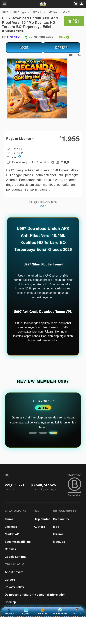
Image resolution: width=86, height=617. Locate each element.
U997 (5, 12)
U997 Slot (52, 12)
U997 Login (19, 12)
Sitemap (10, 602)
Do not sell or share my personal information (35, 594)
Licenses (11, 526)
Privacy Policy (14, 587)
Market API (12, 534)
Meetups (59, 541)
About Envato (14, 572)
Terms (9, 519)
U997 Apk (36, 12)
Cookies (10, 549)
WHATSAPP (60, 613)
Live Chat (77, 613)
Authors (39, 526)
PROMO (9, 613)
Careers (10, 579)
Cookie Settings (15, 556)
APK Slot (67, 12)
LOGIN (24, 47)
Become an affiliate (18, 541)
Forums (58, 534)
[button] (33, 433)
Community (61, 519)
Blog (56, 526)
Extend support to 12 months (40, 162)
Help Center (42, 519)
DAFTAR (61, 47)
